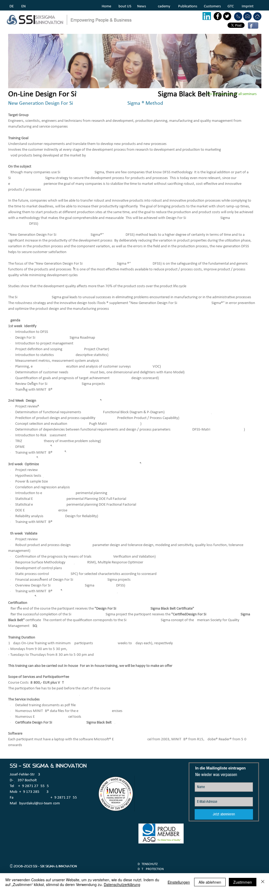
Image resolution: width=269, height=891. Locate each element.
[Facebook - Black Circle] (218, 16)
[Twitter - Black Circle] (227, 16)
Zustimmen (242, 882)
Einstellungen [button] (179, 882)
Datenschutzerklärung (122, 884)
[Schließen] (263, 882)
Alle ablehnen (210, 882)
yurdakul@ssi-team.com (40, 803)
